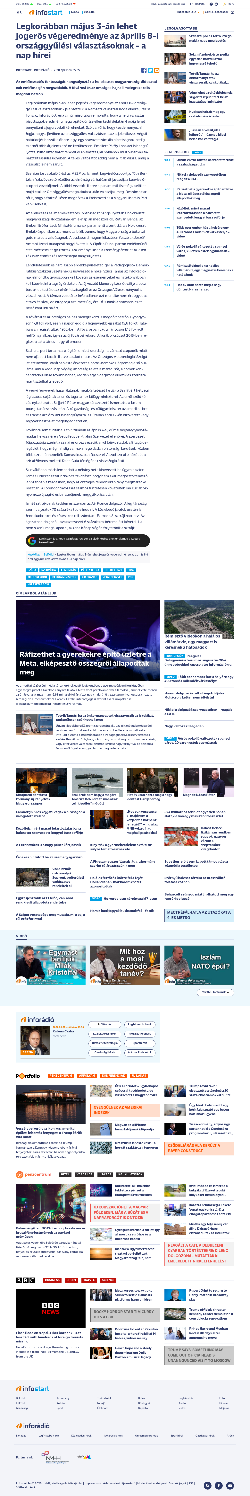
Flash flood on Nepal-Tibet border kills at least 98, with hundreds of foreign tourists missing (49, 1337)
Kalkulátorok (130, 1174)
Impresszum (93, 1483)
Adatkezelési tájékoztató (119, 1483)
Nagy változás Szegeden (184, 726)
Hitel (65, 1174)
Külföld (20, 1403)
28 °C (230, 4)
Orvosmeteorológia (147, 1435)
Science (108, 1280)
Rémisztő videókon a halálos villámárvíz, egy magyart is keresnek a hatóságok (192, 642)
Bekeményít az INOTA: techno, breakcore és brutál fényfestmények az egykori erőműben (51, 1233)
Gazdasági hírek (205, 1435)
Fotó (222, 1398)
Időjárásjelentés (113, 1435)
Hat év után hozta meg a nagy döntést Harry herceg (149, 797)
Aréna (230, 1435)
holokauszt (113, 570)
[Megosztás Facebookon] (144, 70)
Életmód (102, 1408)
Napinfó (143, 1408)
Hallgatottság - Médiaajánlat (64, 1483)
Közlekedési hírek (81, 1435)
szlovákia (48, 570)
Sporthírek (177, 1435)
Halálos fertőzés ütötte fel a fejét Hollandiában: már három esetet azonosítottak (116, 882)
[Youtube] (230, 1486)
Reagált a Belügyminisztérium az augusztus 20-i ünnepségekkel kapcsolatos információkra (197, 661)
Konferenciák (113, 1075)
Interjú (101, 1403)
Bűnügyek (144, 1403)
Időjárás (224, 1408)
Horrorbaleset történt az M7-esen (130, 899)
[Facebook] (219, 1486)
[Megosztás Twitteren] (150, 70)
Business (52, 1280)
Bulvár (142, 1398)
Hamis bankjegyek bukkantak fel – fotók (122, 911)
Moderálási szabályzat (152, 1483)
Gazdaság (22, 1408)
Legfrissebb (186, 1398)
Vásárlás (84, 1174)
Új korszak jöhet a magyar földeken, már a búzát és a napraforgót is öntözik (121, 1213)
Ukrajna (89, 12)
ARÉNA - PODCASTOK (216, 12)
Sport (71, 1280)
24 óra (75, 12)
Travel (89, 1280)
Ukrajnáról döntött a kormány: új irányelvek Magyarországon (33, 799)
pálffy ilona (90, 570)
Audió (182, 1403)
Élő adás (106, 1024)
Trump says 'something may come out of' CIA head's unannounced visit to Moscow (199, 1355)
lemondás (68, 570)
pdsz (131, 570)
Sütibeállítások (25, 1487)
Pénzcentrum (61, 1075)
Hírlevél (223, 1403)
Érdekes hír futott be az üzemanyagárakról (50, 857)
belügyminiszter (64, 577)
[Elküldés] (157, 70)
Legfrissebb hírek (48, 1435)
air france (89, 577)
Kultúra (61, 1403)
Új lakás (139, 1075)
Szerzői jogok (177, 1483)
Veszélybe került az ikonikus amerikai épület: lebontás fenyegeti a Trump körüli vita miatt (49, 1133)
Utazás (105, 1174)
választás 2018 (38, 584)
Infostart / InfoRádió (33, 70)
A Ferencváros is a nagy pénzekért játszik (48, 845)
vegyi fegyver (112, 577)
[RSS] (208, 1486)
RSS (190, 1483)
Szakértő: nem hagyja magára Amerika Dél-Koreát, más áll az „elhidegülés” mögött (95, 799)
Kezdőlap (34, 554)
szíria (32, 570)
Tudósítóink (104, 1398)
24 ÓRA (197, 153)
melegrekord (37, 577)
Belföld (49, 554)
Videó (182, 1408)
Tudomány (63, 1398)
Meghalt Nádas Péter (199, 795)
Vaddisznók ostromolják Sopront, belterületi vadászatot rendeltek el (68, 878)
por (130, 577)
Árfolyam (87, 1075)
